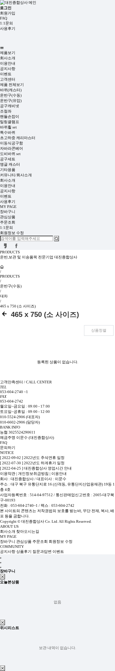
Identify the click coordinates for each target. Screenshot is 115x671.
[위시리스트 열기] (0, 567)
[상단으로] (0, 557)
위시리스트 (9, 628)
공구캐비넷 (9, 106)
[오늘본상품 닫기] (2, 622)
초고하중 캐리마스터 (17, 138)
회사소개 (7, 58)
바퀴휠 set (8, 127)
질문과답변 (42, 551)
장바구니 (7, 211)
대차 (4, 296)
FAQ (3, 18)
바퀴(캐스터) (11, 90)
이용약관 (8, 473)
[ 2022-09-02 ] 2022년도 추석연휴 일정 (32, 457)
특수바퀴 (7, 132)
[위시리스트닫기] (2, 668)
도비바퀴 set (10, 154)
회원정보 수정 (12, 233)
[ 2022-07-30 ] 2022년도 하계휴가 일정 (32, 463)
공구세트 (7, 159)
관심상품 (7, 217)
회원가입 (7, 13)
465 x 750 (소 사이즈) (18, 306)
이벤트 (6, 74)
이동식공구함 (11, 143)
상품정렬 (98, 330)
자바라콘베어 (11, 148)
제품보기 (7, 53)
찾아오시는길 (27, 531)
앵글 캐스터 (10, 164)
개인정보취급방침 (33, 473)
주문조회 (7, 222)
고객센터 (7, 79)
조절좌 (6, 111)
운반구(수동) (11, 95)
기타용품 (7, 169)
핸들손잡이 (9, 116)
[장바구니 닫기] (2, 576)
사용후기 (7, 28)
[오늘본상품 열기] (0, 562)
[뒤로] (4, 314)
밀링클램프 (9, 122)
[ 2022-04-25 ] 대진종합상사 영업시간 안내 (36, 468)
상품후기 (24, 551)
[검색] (56, 238)
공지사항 (7, 68)
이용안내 (7, 63)
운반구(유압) (11, 100)
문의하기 (7, 447)
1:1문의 (6, 23)
